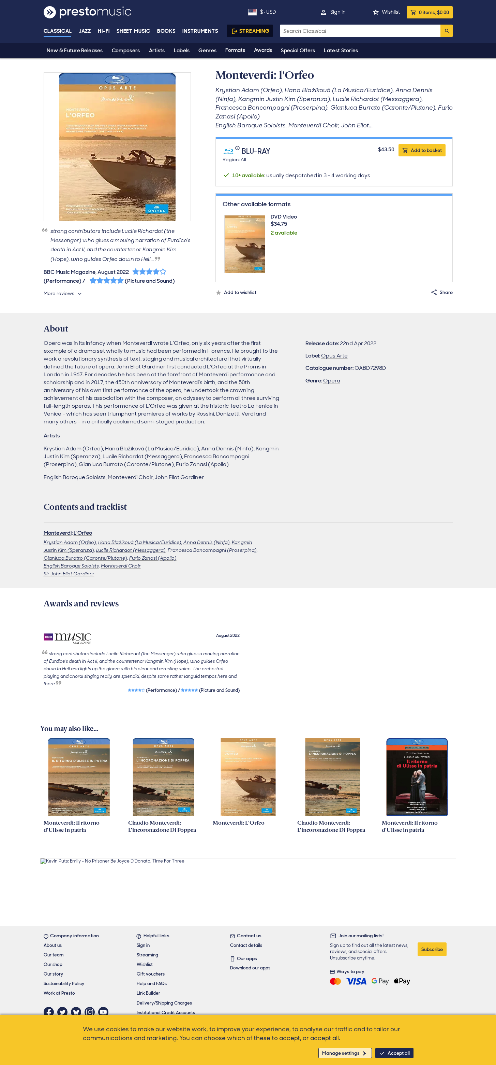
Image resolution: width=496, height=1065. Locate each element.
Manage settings (341, 1053)
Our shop (53, 964)
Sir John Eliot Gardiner (69, 574)
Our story (53, 974)
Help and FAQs (152, 983)
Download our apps (250, 968)
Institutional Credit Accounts (166, 1012)
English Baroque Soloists (71, 566)
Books (166, 31)
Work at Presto (59, 993)
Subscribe (432, 949)
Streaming (254, 31)
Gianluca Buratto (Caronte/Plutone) (85, 558)
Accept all (399, 1053)
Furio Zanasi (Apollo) (153, 558)
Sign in (338, 12)
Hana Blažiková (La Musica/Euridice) (139, 542)
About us (53, 945)
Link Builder (148, 993)
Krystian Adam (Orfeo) (70, 542)
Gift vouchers (151, 974)
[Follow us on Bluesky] (78, 1012)
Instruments (200, 31)
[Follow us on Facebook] (50, 1012)
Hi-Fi (104, 31)
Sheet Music (133, 31)
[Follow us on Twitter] (64, 1012)
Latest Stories (341, 50)
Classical (58, 31)
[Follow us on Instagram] (91, 1012)
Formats (235, 50)
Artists (157, 50)
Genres (207, 50)
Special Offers (298, 50)
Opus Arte (334, 355)
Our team (54, 955)
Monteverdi (58, 532)
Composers (126, 50)
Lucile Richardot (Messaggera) (131, 550)
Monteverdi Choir (121, 566)
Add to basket (426, 150)
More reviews (59, 293)
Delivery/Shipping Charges (164, 1003)
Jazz (85, 31)
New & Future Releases (75, 50)
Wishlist (391, 12)
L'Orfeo (83, 532)
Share (446, 292)
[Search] (446, 31)
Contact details (246, 945)
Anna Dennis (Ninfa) (206, 542)
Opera (331, 380)
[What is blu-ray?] (238, 151)
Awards (263, 50)
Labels (182, 50)
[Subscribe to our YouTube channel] (105, 1012)
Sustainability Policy (64, 983)
